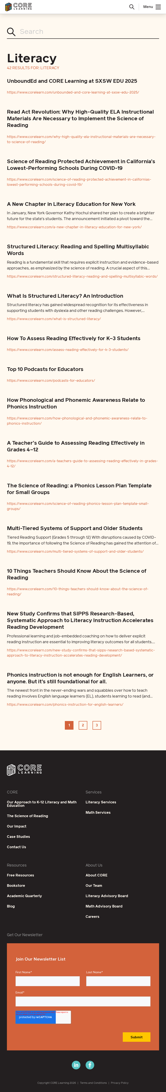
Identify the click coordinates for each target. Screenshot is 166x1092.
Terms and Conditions (93, 1083)
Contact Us (16, 847)
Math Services (98, 812)
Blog (11, 906)
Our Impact (16, 826)
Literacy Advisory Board (107, 896)
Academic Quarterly (24, 896)
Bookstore (16, 885)
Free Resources (20, 875)
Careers (92, 916)
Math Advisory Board (104, 906)
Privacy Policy (120, 1083)
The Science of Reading (27, 816)
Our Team (94, 885)
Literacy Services (101, 802)
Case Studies (18, 837)
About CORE (96, 875)
